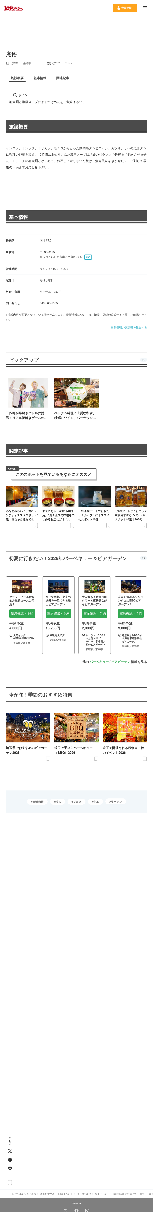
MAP (88, 257)
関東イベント (65, 1193)
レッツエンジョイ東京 (24, 1193)
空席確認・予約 (22, 613)
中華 (96, 802)
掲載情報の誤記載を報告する (129, 327)
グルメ (77, 802)
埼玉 (58, 802)
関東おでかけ (47, 1193)
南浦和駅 (38, 802)
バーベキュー (99, 661)
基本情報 (18, 216)
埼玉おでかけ (84, 1193)
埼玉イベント (102, 1193)
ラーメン (116, 801)
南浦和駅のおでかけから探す (128, 1193)
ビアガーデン (120, 661)
